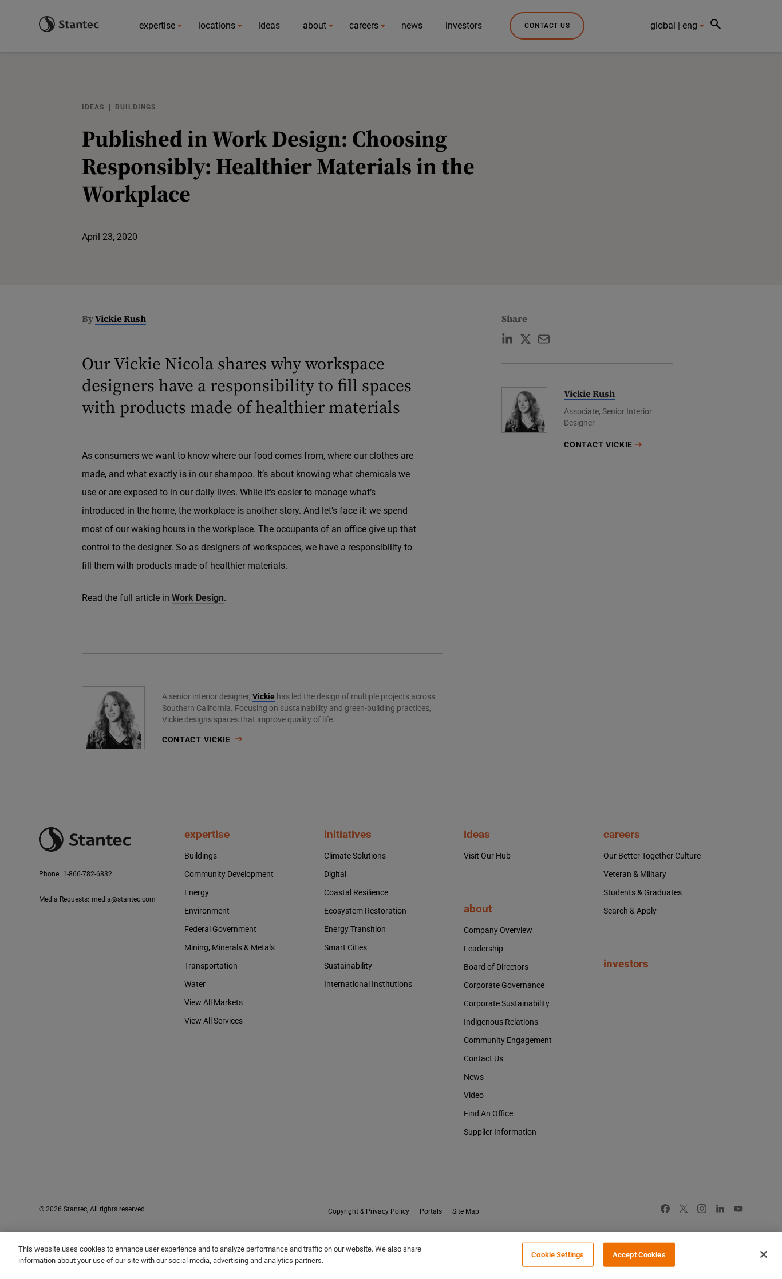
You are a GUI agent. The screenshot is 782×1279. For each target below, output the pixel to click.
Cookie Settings (557, 1254)
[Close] (763, 1254)
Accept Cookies (639, 1254)
